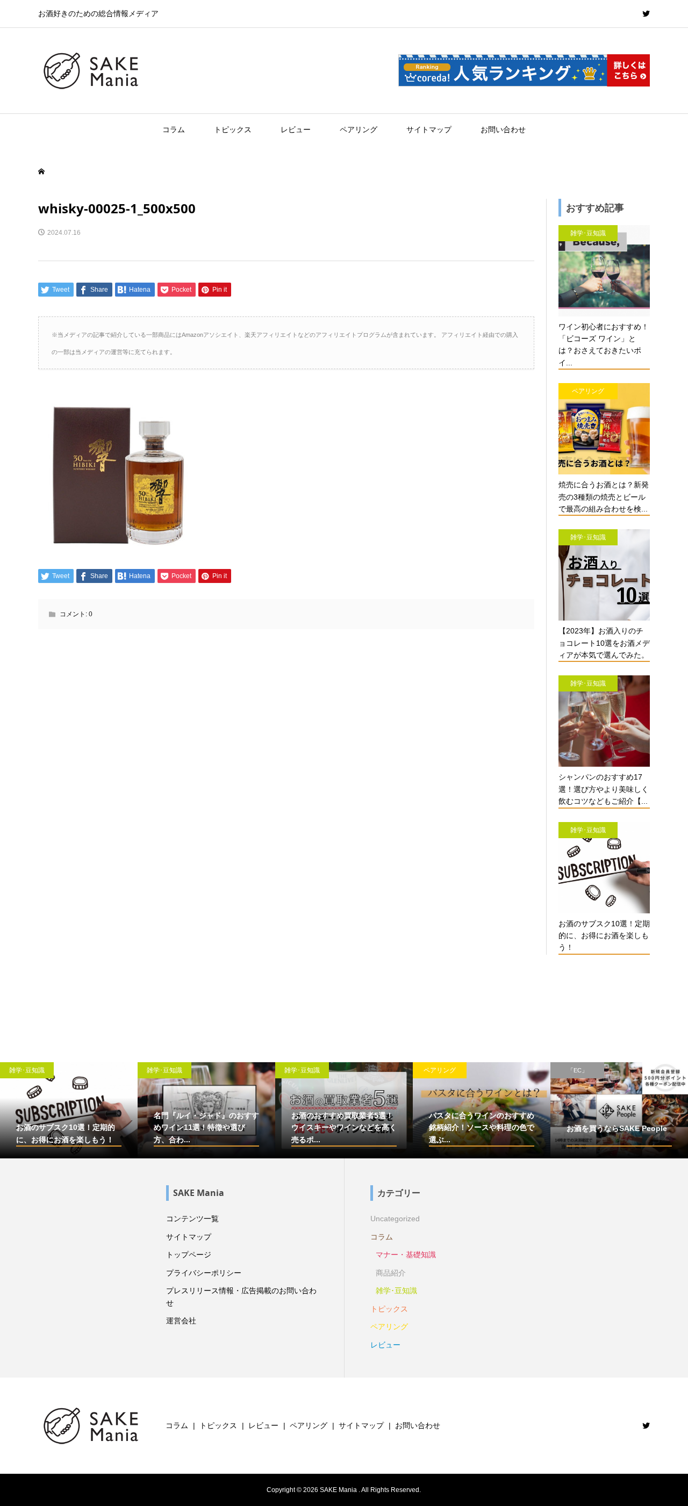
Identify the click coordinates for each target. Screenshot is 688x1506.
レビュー (296, 129)
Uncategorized (395, 1218)
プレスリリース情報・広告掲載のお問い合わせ (241, 1296)
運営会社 (181, 1320)
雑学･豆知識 (396, 1290)
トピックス (233, 129)
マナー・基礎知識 (406, 1254)
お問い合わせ (503, 129)
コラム (173, 129)
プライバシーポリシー (203, 1273)
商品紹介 (391, 1273)
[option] (69, 1110)
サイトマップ (429, 129)
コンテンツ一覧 (192, 1218)
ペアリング (358, 129)
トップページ (188, 1254)
